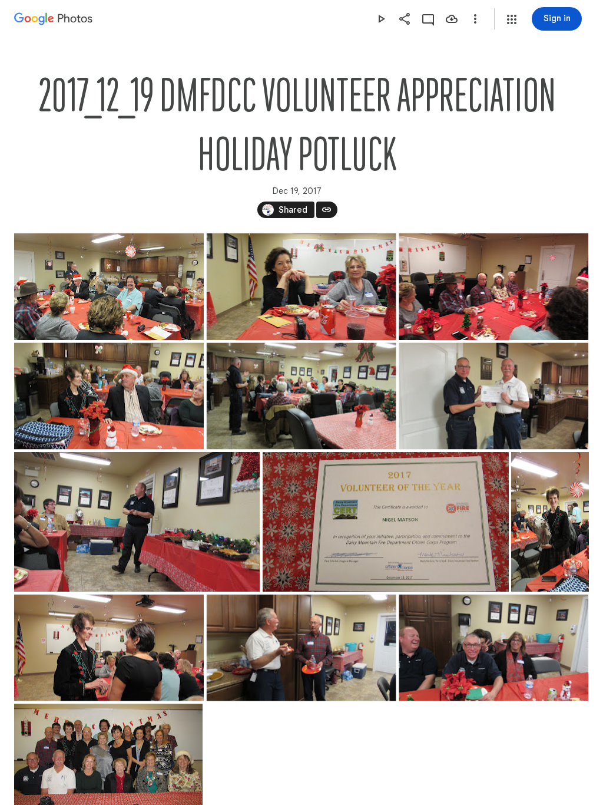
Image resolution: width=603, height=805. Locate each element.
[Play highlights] (381, 19)
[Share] (404, 19)
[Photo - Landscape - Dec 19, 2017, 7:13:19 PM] (301, 648)
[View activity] (428, 19)
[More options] (475, 19)
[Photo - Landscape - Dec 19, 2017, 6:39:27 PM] (109, 286)
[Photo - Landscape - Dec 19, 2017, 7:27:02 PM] (493, 648)
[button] (512, 19)
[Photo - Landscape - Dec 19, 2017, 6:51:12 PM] (301, 396)
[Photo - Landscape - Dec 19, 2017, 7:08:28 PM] (386, 522)
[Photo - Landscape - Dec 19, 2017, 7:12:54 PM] (109, 648)
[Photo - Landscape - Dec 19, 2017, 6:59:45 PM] (493, 396)
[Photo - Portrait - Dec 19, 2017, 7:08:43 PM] (550, 522)
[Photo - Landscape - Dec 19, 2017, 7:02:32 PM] (137, 522)
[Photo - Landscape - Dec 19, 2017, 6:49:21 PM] (493, 286)
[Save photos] (451, 19)
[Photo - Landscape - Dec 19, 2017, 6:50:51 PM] (109, 396)
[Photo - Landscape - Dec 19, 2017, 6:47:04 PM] (301, 286)
